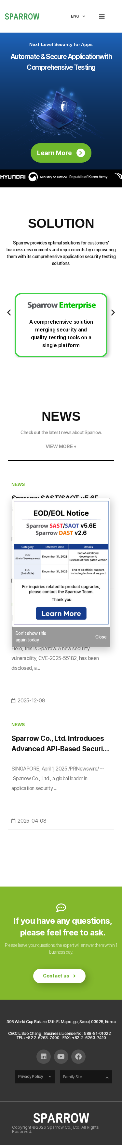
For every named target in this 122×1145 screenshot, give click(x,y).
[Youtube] (61, 1057)
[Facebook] (78, 1057)
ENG (75, 16)
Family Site (72, 1077)
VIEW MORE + (61, 446)
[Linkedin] (43, 1057)
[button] (101, 16)
